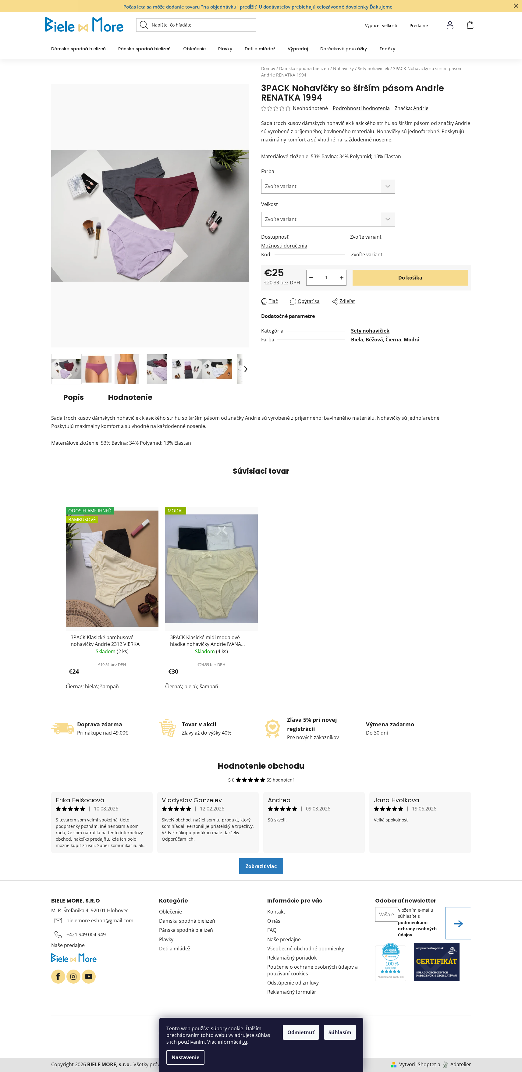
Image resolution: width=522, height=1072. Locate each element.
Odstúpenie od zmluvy (293, 982)
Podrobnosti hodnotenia (361, 108)
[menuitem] (78, 48)
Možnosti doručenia (284, 245)
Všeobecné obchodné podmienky (305, 948)
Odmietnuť (300, 1032)
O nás (273, 920)
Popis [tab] (73, 397)
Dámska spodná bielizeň (187, 920)
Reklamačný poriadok (292, 957)
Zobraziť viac (261, 866)
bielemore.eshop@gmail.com (99, 920)
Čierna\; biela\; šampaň (92, 686)
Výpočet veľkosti (381, 25)
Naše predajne (68, 945)
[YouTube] (89, 977)
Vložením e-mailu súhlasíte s (417, 922)
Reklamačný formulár (291, 991)
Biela (357, 339)
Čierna (393, 339)
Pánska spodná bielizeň (186, 930)
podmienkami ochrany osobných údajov (417, 929)
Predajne (419, 25)
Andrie (420, 108)
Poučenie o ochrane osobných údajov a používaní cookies (312, 970)
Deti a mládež (174, 948)
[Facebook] (58, 977)
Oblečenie (170, 911)
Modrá (412, 339)
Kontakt (276, 911)
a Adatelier (454, 1064)
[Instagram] (73, 977)
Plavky (166, 939)
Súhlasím (339, 1032)
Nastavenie (185, 1057)
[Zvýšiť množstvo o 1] (341, 277)
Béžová (374, 339)
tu (244, 1041)
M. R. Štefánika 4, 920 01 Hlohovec (90, 910)
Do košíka (410, 277)
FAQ (271, 930)
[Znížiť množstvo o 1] (311, 277)
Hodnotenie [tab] (130, 397)
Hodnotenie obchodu (261, 765)
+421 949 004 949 (86, 934)
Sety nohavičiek (370, 330)
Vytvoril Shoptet (417, 1064)
